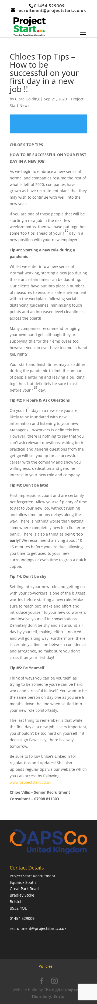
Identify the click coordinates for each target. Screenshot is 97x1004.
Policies (46, 966)
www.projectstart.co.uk (30, 782)
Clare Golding (27, 98)
